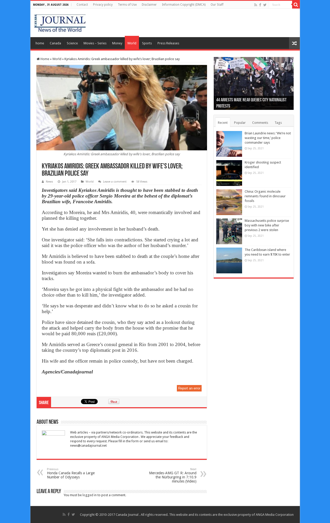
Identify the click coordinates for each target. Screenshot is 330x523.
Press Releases (168, 43)
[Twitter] (265, 5)
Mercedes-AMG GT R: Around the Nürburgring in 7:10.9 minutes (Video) (172, 475)
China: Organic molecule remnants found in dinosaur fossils (265, 196)
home (40, 43)
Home (44, 59)
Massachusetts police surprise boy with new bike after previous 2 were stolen (267, 225)
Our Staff (217, 4)
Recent (223, 123)
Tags (278, 123)
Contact (82, 4)
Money (117, 43)
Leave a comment (115, 181)
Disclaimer (149, 4)
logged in (89, 495)
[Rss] (256, 5)
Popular (240, 123)
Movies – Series (95, 43)
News (49, 181)
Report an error (189, 388)
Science (72, 43)
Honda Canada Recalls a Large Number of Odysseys (71, 473)
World (131, 43)
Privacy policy (103, 4)
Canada (55, 43)
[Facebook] (260, 5)
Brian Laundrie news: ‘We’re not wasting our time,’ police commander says (268, 137)
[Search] (296, 5)
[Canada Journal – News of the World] (60, 22)
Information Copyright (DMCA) (183, 4)
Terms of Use (127, 4)
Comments (260, 123)
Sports (147, 43)
